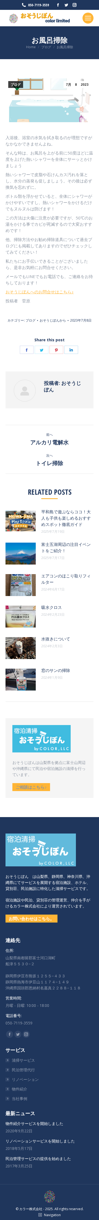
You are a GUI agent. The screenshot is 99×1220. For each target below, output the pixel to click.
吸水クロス (51, 607)
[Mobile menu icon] (88, 18)
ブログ (16, 85)
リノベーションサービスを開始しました (40, 1141)
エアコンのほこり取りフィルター (66, 579)
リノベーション (25, 1079)
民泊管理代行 (23, 1069)
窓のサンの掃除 (55, 670)
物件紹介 (19, 1089)
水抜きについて (55, 638)
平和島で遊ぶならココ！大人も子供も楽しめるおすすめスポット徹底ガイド (66, 518)
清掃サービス (23, 1060)
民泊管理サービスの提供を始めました (38, 1158)
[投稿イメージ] (21, 521)
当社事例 (19, 1098)
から (53, 320)
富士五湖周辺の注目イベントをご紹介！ (66, 547)
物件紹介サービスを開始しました (34, 1123)
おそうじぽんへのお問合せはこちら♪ (40, 291)
